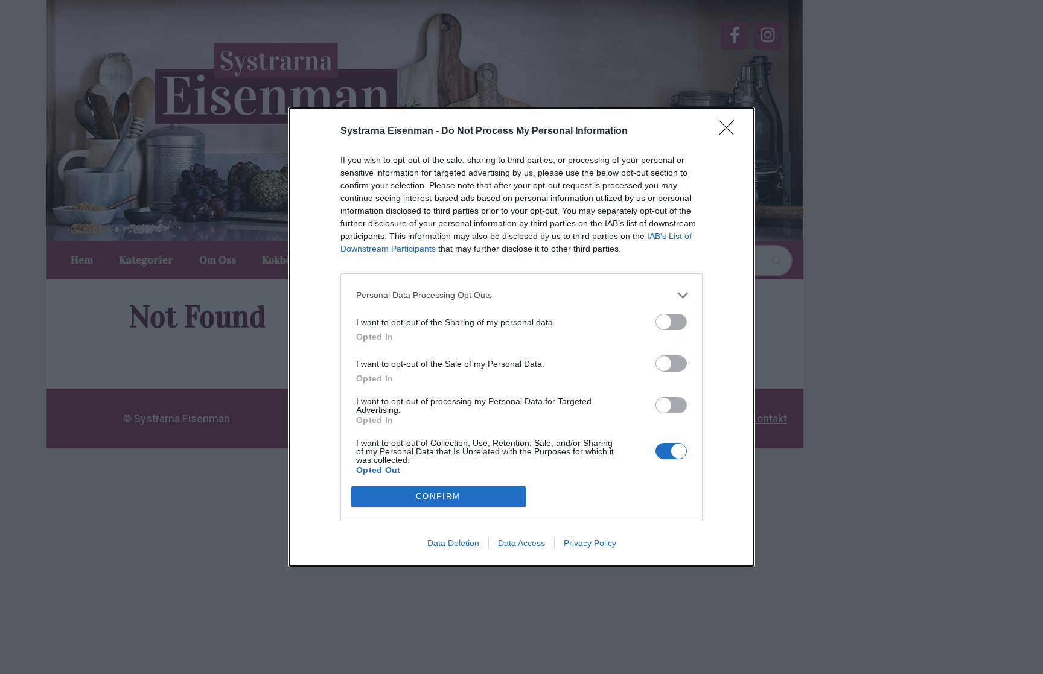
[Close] (730, 131)
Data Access (521, 543)
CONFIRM (438, 496)
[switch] (671, 322)
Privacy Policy (590, 543)
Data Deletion (453, 543)
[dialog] (521, 337)
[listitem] (521, 295)
